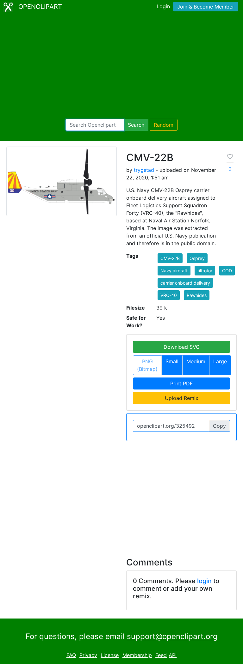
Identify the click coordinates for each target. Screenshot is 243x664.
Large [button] (220, 361)
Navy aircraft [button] (174, 270)
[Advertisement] (121, 66)
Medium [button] (195, 361)
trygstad (144, 170)
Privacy (88, 655)
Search (136, 125)
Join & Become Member (205, 6)
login (204, 581)
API (173, 655)
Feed (161, 655)
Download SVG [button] (182, 347)
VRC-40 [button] (168, 295)
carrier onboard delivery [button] (185, 283)
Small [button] (171, 361)
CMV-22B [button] (170, 258)
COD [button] (227, 270)
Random (163, 125)
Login (163, 6)
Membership (137, 655)
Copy (219, 426)
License (110, 655)
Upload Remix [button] (181, 398)
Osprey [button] (197, 258)
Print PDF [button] (181, 383)
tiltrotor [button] (204, 270)
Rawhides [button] (197, 295)
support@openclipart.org (172, 636)
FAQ (71, 655)
